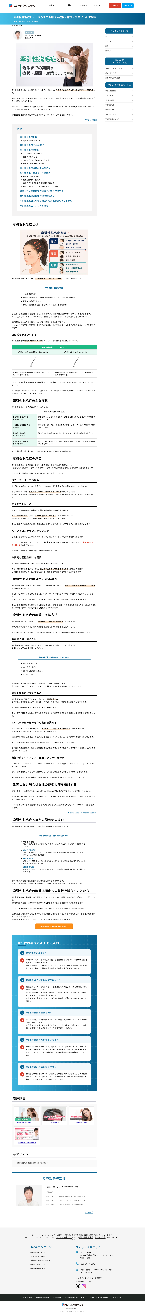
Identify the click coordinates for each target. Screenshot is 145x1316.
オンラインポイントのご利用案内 (89, 1278)
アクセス (97, 5)
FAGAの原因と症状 (89, 120)
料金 (70, 5)
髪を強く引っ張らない (31, 176)
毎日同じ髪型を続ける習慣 (33, 163)
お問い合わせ (27, 1297)
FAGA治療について (37, 1252)
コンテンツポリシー (64, 1237)
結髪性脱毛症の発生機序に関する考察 (31, 1163)
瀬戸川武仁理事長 (86, 1237)
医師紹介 (83, 5)
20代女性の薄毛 (110, 114)
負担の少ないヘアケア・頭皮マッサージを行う (41, 186)
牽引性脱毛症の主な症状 (32, 145)
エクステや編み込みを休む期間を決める (38, 183)
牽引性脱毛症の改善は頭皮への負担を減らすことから (46, 200)
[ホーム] (22, 6)
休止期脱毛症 (28, 858)
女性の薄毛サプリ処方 (112, 78)
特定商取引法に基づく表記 (74, 1297)
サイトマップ (117, 1297)
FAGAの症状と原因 (37, 1268)
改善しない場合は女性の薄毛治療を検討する (41, 191)
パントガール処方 (111, 73)
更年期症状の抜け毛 (112, 119)
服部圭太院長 (100, 1237)
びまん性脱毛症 (29, 850)
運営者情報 (57, 1297)
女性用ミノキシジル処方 (40, 1260)
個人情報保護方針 (42, 1297)
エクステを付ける (30, 157)
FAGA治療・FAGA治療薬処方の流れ (54, 926)
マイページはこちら (84, 1281)
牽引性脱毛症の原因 (29, 150)
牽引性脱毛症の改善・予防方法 (35, 173)
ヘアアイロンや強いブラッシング (36, 160)
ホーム (107, 37)
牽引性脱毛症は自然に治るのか (35, 168)
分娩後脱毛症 (28, 867)
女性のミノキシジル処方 (113, 68)
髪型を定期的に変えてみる (33, 180)
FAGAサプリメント (37, 1264)
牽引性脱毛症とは (28, 137)
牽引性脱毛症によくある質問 (34, 205)
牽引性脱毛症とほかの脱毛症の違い (37, 195)
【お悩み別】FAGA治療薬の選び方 (83, 812)
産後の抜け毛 (109, 110)
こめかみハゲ (109, 95)
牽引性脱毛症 (109, 105)
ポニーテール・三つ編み (32, 153)
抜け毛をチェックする (31, 141)
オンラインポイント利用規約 (98, 1297)
